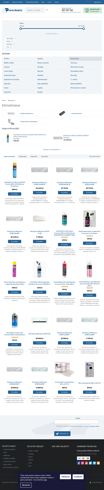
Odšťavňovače (42, 79)
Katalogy (31, 454)
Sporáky (40, 71)
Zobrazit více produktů (51, 150)
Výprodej (7, 84)
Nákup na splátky (33, 451)
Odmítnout (65, 477)
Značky (40, 92)
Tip (9, 47)
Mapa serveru (7, 464)
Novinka (11, 44)
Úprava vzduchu (43, 63)
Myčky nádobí (9, 63)
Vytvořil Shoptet (97, 482)
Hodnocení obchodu (9, 461)
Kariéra (31, 457)
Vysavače (7, 92)
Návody (31, 460)
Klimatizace (75, 59)
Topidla (40, 88)
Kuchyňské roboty (77, 71)
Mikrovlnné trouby (77, 67)
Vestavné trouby (9, 75)
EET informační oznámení (11, 467)
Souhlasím (78, 477)
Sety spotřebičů (42, 84)
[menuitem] (6, 2)
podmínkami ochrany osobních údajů (87, 426)
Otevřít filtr (51, 34)
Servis (30, 463)
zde (45, 480)
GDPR (5, 452)
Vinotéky (40, 67)
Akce (9, 41)
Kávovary (74, 63)
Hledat (48, 10)
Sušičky (40, 59)
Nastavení (26, 485)
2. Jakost (74, 79)
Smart (6, 88)
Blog (30, 466)
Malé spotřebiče (76, 84)
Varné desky (8, 71)
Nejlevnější (23, 156)
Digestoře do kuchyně (11, 79)
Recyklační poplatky (9, 458)
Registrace (97, 2)
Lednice (7, 67)
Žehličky (40, 75)
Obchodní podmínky (9, 449)
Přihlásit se (64, 434)
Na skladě (11, 38)
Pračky (6, 58)
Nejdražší (34, 156)
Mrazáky (74, 75)
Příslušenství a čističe (78, 88)
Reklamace (7, 455)
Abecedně (44, 156)
